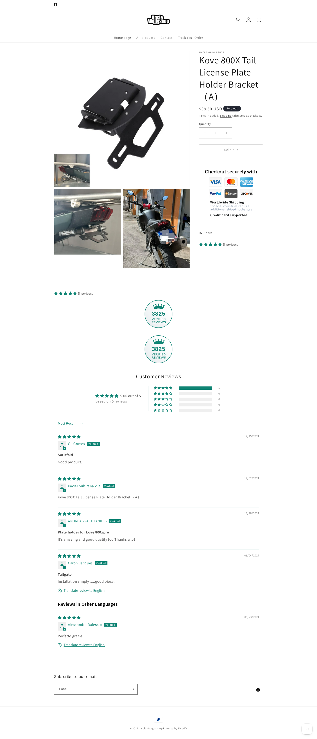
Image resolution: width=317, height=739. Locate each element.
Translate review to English (84, 590)
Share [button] (208, 233)
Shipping (226, 115)
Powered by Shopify (175, 728)
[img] (69, 436)
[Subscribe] (132, 689)
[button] (238, 20)
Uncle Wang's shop (151, 728)
